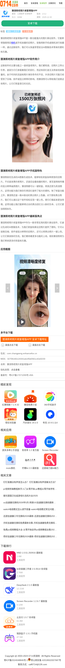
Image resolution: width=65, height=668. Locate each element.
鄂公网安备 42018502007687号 (46, 660)
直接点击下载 (11, 345)
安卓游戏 (34, 3)
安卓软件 (43, 3)
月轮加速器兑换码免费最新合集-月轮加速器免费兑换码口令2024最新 (30, 523)
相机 (13, 42)
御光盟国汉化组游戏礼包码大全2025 (20, 495)
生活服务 (27, 31)
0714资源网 (34, 656)
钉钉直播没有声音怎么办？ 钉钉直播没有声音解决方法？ (30, 482)
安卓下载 (32, 23)
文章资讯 (52, 3)
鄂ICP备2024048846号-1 (16, 660)
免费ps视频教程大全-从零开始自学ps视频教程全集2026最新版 (30, 529)
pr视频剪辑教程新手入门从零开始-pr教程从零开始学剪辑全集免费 (30, 489)
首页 (26, 3)
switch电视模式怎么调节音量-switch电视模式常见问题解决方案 (30, 509)
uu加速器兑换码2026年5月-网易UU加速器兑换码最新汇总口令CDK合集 (30, 502)
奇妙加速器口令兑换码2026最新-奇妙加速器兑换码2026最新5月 (30, 536)
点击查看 (15, 369)
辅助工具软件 (13, 31)
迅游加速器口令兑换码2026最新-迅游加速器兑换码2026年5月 (30, 516)
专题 (60, 3)
